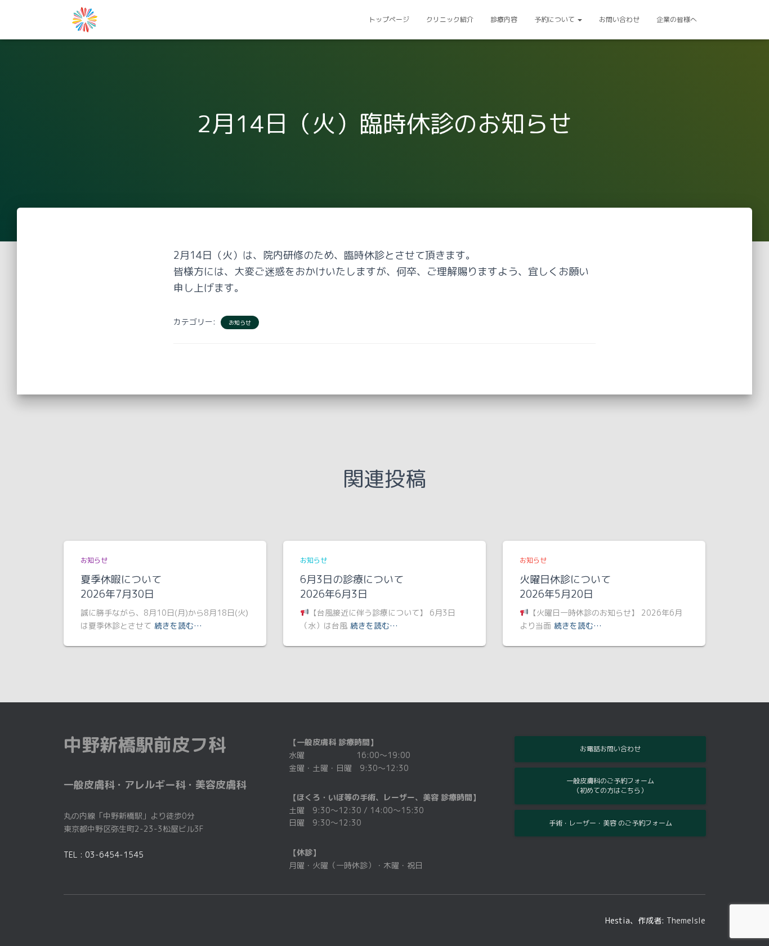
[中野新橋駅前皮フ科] (84, 20)
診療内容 (503, 19)
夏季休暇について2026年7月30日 (121, 586)
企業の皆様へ (676, 19)
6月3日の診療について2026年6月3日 (352, 586)
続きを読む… (178, 625)
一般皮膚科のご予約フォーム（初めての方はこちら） (610, 785)
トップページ (389, 19)
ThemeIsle (686, 920)
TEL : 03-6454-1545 (104, 854)
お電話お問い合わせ (610, 749)
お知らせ (240, 322)
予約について (555, 19)
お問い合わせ (619, 19)
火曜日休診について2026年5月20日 (565, 586)
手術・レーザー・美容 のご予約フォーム (610, 823)
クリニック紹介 (449, 19)
